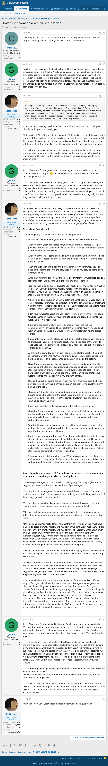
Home (9, 8)
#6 (104, 619)
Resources (74, 8)
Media (57, 8)
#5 (104, 203)
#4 (104, 165)
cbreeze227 (8, 27)
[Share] (100, 33)
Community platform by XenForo (54, 763)
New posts (8, 13)
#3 (104, 95)
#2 (104, 64)
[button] (47, 8)
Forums (23, 8)
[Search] (104, 8)
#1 (104, 33)
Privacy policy (83, 758)
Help (93, 758)
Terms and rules (68, 758)
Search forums (21, 13)
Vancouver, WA (14, 128)
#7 (104, 699)
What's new (39, 8)
